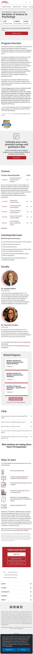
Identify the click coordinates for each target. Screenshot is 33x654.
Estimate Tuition (17, 6)
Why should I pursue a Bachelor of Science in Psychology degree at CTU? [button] (14, 437)
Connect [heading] (3, 600)
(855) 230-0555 (20, 628)
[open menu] (30, 2)
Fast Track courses (22, 528)
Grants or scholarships (16, 505)
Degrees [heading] (3, 584)
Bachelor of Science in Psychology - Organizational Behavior (16, 387)
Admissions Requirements (16, 563)
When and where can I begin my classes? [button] (10, 426)
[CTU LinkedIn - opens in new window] (14, 607)
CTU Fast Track (20, 490)
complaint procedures (25, 623)
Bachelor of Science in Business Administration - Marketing (15, 375)
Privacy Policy (16, 633)
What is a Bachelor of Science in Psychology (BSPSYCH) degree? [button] (14, 416)
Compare (9, 366)
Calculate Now (16, 157)
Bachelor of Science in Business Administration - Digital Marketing (15, 362)
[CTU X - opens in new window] (18, 607)
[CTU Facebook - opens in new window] (11, 607)
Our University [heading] (5, 592)
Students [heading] (4, 588)
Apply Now (17, 554)
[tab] (16, 417)
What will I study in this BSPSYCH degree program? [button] (13, 422)
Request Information (16, 558)
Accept (23, 649)
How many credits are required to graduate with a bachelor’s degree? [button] (15, 431)
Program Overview (6, 6)
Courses (25, 6)
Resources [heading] (4, 596)
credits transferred (21, 476)
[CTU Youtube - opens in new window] (21, 607)
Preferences (9, 649)
